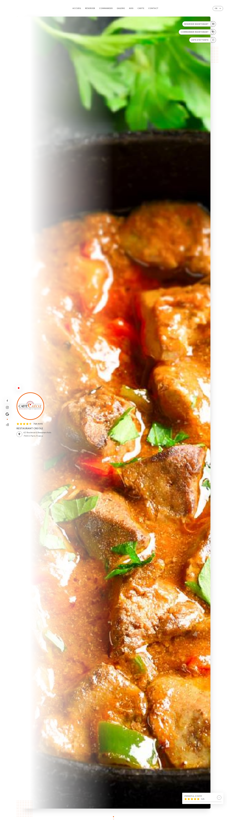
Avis (131, 8)
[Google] (7, 414)
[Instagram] (7, 407)
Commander (106, 8)
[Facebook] (7, 401)
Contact (153, 8)
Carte (141, 8)
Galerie (121, 8)
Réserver (90, 8)
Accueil (77, 8)
